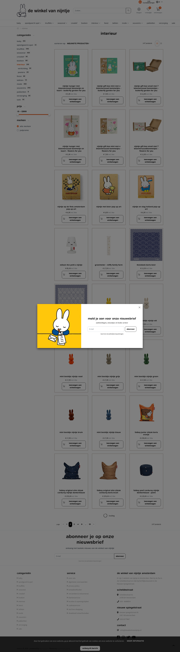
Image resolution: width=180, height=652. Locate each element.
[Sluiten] (139, 307)
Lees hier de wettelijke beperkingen (112, 334)
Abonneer (131, 329)
